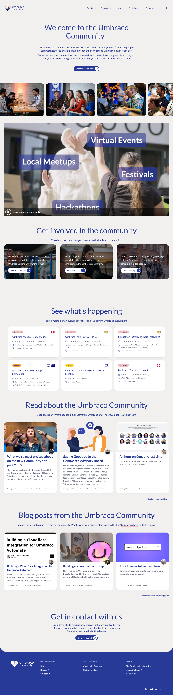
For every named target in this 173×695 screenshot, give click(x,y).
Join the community (84, 68)
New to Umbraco (18, 270)
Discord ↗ (44, 670)
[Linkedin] (151, 690)
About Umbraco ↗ (134, 670)
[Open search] (166, 8)
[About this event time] (44, 341)
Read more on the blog (157, 499)
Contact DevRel (85, 638)
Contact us (131, 673)
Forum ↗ (44, 666)
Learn (118, 8)
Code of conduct (90, 670)
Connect (104, 8)
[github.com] (156, 690)
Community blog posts (159, 595)
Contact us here (129, 524)
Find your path (73, 270)
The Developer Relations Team (139, 666)
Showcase (150, 8)
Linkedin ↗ (45, 673)
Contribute (133, 8)
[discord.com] (161, 690)
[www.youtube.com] (146, 690)
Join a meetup (129, 270)
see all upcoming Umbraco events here (106, 320)
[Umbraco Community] (14, 8)
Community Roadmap (92, 666)
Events (90, 8)
